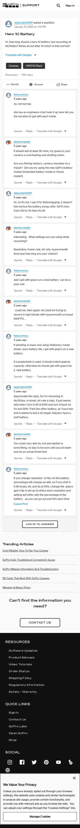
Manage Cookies (40, 816)
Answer (38, 84)
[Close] (74, 778)
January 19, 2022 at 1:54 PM (30, 27)
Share (64, 84)
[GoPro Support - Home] (22, 5)
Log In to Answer (40, 524)
